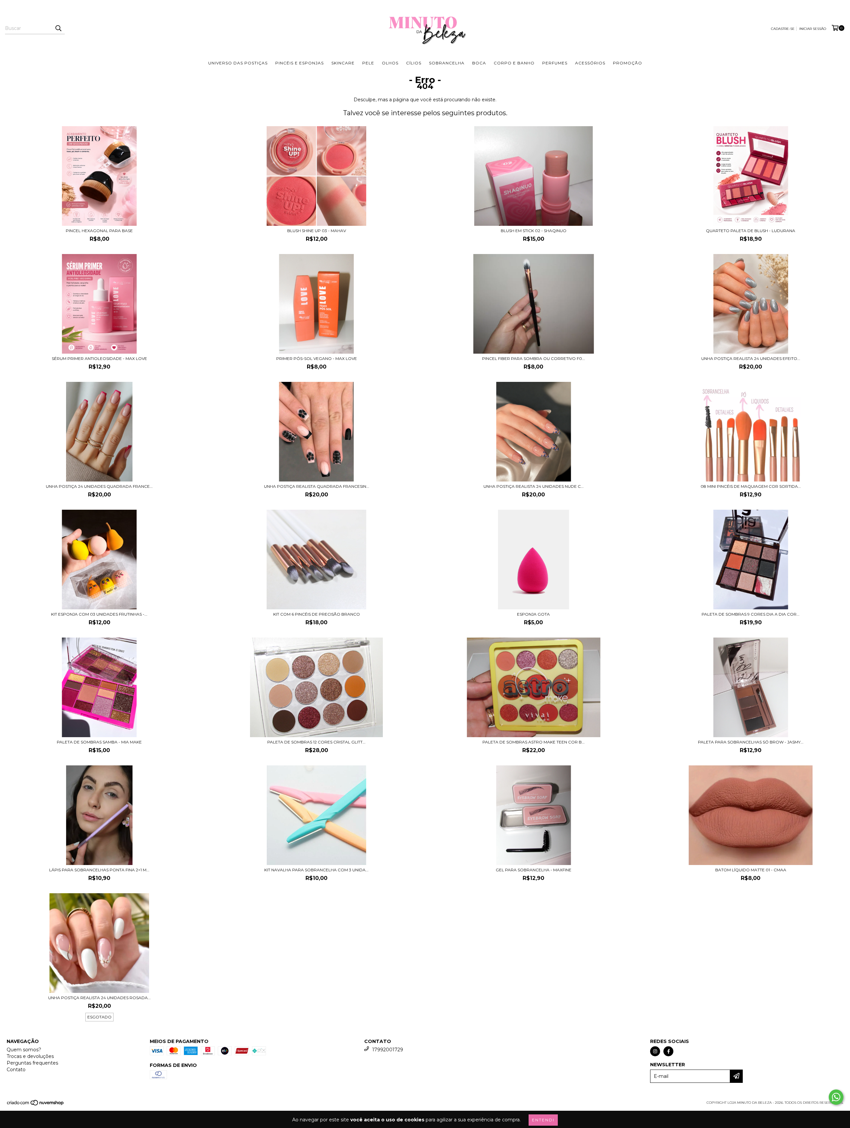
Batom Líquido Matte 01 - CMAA (750, 869)
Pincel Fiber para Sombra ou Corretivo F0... (533, 358)
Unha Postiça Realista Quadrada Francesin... (316, 486)
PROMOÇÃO (627, 62)
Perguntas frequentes (32, 1063)
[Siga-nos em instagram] (655, 1051)
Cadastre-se (783, 29)
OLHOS (390, 62)
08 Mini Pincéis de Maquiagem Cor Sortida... (751, 486)
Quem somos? (24, 1050)
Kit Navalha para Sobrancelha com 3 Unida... (316, 869)
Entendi (543, 1119)
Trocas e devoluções (30, 1056)
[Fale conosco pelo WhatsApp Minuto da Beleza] (836, 1097)
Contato (16, 1070)
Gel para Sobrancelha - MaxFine (533, 869)
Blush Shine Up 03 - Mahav (316, 230)
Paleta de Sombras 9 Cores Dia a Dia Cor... (751, 614)
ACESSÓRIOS (590, 62)
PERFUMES (554, 62)
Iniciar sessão (812, 29)
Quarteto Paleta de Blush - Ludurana (750, 230)
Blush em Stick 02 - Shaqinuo (533, 230)
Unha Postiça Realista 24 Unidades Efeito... (750, 358)
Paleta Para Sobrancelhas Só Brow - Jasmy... (751, 741)
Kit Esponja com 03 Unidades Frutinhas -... (99, 614)
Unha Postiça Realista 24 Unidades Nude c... (533, 486)
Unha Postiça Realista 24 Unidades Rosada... (99, 997)
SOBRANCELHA (447, 62)
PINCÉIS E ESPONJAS (299, 62)
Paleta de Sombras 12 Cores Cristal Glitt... (316, 741)
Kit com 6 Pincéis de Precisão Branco (316, 614)
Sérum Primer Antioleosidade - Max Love (99, 358)
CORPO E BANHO (514, 62)
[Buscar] (58, 28)
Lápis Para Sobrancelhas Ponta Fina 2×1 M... (99, 869)
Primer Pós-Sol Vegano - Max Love (316, 358)
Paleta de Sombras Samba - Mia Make (99, 741)
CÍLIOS (413, 62)
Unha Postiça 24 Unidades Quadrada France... (99, 486)
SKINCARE (343, 62)
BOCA (479, 62)
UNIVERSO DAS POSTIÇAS (238, 62)
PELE (368, 62)
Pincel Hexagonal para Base (99, 230)
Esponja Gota (533, 614)
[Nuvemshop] (36, 1104)
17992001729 (387, 1050)
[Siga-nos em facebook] (668, 1051)
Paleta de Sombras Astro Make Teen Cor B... (533, 741)
